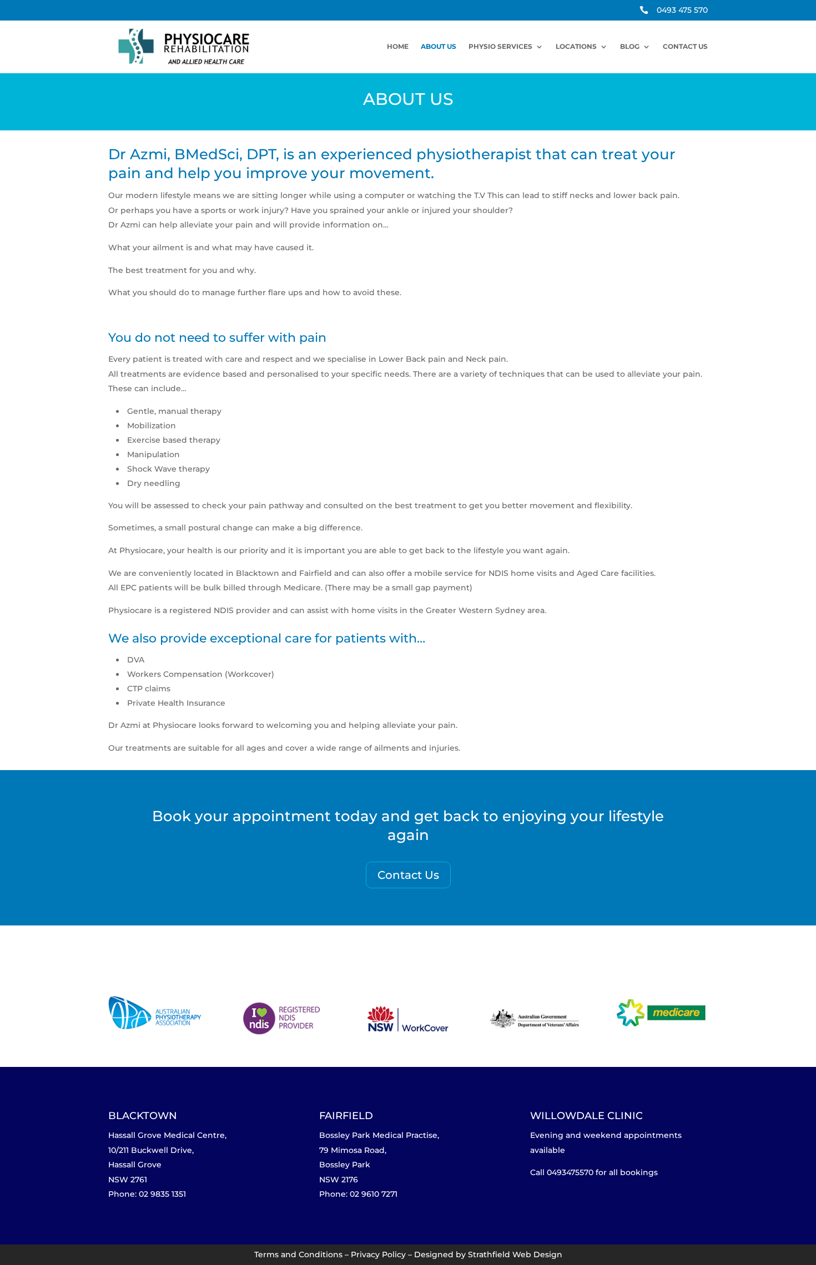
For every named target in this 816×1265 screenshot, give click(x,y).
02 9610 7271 (373, 1194)
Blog (629, 46)
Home (398, 46)
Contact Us (685, 46)
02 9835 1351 (162, 1194)
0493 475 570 (682, 10)
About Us (438, 46)
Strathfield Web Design (515, 1254)
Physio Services (500, 46)
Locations (576, 46)
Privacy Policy (378, 1254)
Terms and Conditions (298, 1254)
